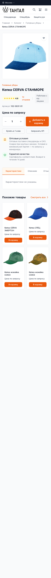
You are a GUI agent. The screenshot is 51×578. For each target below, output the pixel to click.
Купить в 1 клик (13, 131)
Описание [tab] (32, 171)
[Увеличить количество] (21, 121)
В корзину (13, 240)
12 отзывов (26, 98)
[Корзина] (40, 9)
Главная (6, 23)
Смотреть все (38, 197)
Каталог (17, 23)
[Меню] (46, 9)
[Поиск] (34, 9)
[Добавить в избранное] (44, 38)
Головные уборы (33, 23)
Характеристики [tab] (13, 171)
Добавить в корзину (39, 121)
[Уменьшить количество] (5, 121)
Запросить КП (37, 131)
